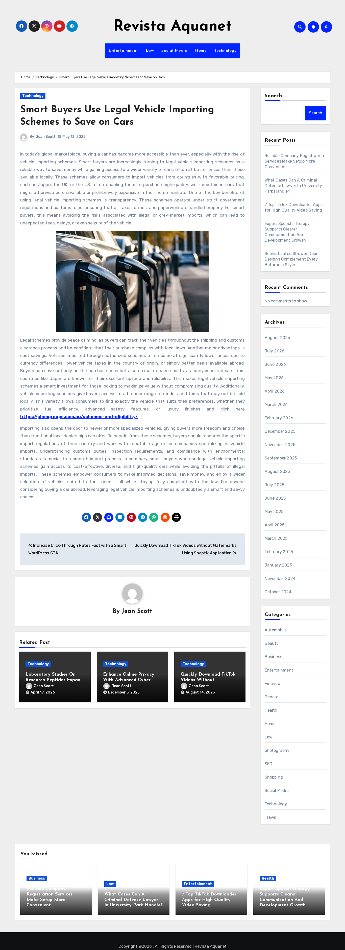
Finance (272, 683)
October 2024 (278, 591)
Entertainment (123, 51)
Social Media (174, 51)
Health (271, 710)
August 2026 (277, 337)
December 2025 (280, 431)
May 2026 (274, 377)
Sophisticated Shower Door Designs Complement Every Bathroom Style (291, 259)
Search (273, 95)
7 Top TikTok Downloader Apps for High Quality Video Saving (209, 900)
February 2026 (279, 418)
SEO (269, 763)
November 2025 (280, 444)
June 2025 (275, 498)
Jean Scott (46, 137)
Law (150, 51)
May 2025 (274, 511)
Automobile (276, 630)
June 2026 (275, 364)
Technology (225, 51)
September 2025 (281, 458)
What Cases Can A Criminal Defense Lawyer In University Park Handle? (293, 186)
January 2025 (278, 565)
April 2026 (275, 391)
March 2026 (276, 404)
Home (201, 51)
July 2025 (274, 484)
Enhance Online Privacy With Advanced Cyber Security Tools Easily (128, 680)
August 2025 (277, 471)
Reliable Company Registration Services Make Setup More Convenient (294, 161)
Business (273, 656)
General (272, 697)
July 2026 (275, 351)
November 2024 (280, 578)
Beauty (272, 643)
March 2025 (276, 538)
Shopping (274, 777)
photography (277, 750)
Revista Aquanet (172, 26)
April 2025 (275, 525)
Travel (271, 817)
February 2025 (279, 551)
